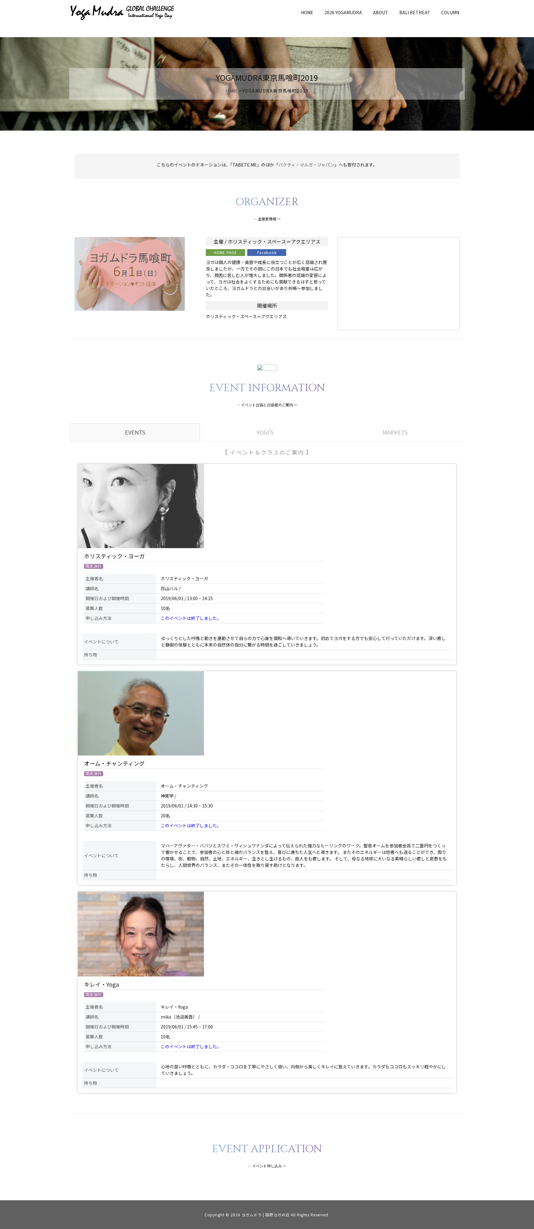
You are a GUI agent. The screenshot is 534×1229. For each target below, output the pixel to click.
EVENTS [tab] (135, 432)
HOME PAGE (225, 252)
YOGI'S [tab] (264, 432)
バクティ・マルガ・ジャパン (306, 165)
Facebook (267, 252)
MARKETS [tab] (395, 432)
